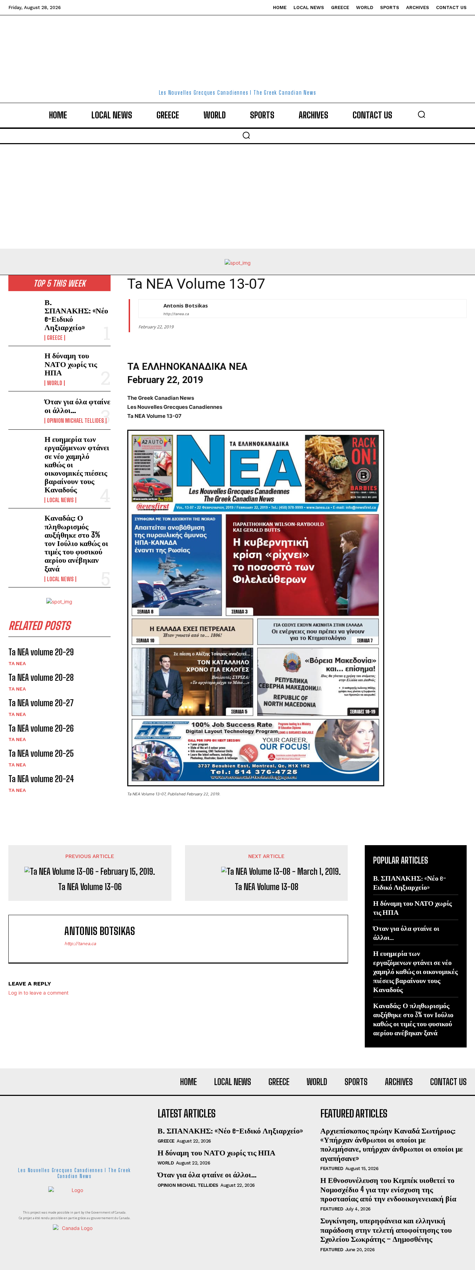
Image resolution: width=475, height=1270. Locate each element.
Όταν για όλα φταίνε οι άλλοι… (77, 405)
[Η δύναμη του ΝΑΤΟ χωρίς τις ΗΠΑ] (23, 365)
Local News (60, 500)
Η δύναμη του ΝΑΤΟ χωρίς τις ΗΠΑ (71, 364)
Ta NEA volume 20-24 (41, 779)
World (54, 383)
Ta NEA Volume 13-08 (266, 887)
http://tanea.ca (176, 313)
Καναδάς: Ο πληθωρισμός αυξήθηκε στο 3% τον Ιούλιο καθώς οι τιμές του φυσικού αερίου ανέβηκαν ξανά (76, 543)
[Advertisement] (237, 196)
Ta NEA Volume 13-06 (90, 887)
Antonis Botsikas (185, 305)
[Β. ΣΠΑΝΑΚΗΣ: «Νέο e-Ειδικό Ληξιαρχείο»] (23, 312)
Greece (55, 338)
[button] (421, 114)
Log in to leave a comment (38, 993)
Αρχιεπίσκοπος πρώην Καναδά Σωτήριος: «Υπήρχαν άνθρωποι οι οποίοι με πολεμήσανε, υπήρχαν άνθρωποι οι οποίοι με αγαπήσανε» (391, 1144)
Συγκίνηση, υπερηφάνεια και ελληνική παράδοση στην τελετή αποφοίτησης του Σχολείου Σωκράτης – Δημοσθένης (386, 1230)
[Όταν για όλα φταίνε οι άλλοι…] (23, 410)
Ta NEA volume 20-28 (41, 677)
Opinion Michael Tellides (75, 420)
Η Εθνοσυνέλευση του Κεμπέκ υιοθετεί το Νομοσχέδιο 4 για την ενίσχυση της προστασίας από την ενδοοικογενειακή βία (388, 1189)
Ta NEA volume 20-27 (41, 703)
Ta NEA (17, 663)
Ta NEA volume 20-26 (41, 728)
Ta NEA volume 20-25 (41, 753)
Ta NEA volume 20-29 (41, 652)
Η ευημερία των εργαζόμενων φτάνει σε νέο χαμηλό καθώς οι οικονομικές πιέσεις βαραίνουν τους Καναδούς (415, 971)
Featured (331, 1168)
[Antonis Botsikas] (147, 308)
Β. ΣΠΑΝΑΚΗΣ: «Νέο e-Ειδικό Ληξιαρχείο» (76, 314)
